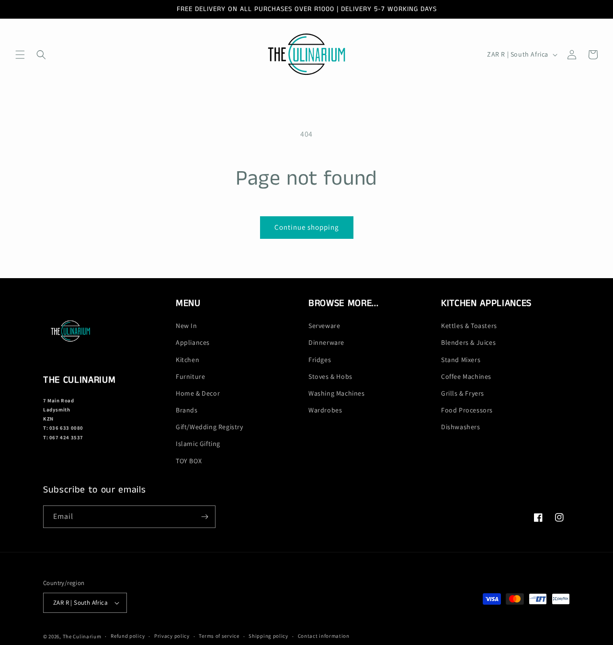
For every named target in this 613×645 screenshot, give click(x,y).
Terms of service (219, 636)
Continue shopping (306, 227)
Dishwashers (460, 426)
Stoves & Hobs (330, 376)
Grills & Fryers (462, 393)
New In (186, 325)
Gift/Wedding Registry (209, 426)
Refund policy (128, 636)
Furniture (190, 376)
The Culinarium (82, 636)
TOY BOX (189, 461)
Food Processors (467, 410)
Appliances (193, 342)
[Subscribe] (204, 516)
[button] (20, 54)
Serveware (324, 325)
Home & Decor (198, 393)
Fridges (319, 359)
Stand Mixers (460, 359)
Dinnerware (326, 342)
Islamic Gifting (198, 444)
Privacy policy (172, 636)
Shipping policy (268, 636)
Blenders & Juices (468, 342)
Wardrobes (325, 410)
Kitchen (187, 359)
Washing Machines (336, 393)
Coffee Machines (466, 376)
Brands (187, 410)
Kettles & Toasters (469, 325)
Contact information (324, 636)
